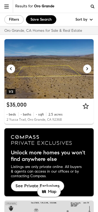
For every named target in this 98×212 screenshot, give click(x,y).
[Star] (85, 106)
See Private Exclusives (38, 185)
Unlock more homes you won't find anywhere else (48, 156)
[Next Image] (87, 68)
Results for (34, 6)
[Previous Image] (11, 68)
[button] (6, 6)
